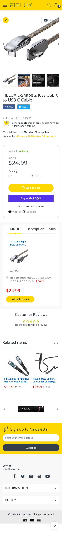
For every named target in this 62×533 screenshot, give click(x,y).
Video (52, 20)
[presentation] (54, 342)
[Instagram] (31, 477)
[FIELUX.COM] (21, 5)
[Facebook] (14, 477)
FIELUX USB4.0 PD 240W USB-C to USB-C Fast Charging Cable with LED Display (16, 381)
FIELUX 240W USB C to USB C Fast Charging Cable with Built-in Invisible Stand (44, 381)
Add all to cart (20, 299)
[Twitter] (23, 477)
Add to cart (33, 187)
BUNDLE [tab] (15, 229)
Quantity (12, 171)
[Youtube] (47, 477)
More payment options (31, 206)
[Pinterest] (39, 477)
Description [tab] (35, 229)
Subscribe (31, 447)
